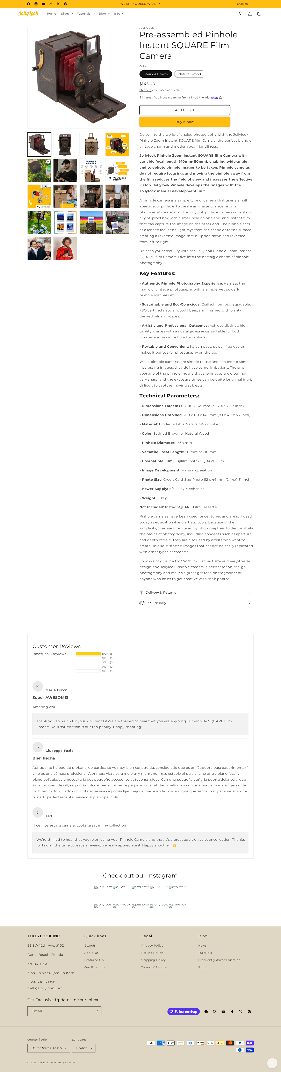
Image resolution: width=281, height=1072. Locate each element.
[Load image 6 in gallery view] (65, 170)
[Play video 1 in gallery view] (39, 170)
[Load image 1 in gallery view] (39, 144)
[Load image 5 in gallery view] (117, 144)
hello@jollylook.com (45, 988)
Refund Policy (152, 953)
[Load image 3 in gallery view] (65, 144)
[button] (66, 13)
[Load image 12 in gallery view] (117, 196)
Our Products (94, 967)
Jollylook (43, 1062)
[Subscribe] (96, 1011)
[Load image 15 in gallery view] (91, 222)
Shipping (145, 89)
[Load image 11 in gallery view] (91, 196)
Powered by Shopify (62, 1062)
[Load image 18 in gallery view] (65, 248)
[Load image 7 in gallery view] (91, 170)
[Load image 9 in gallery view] (39, 196)
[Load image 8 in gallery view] (117, 170)
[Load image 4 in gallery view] (91, 144)
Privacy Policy (152, 945)
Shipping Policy (153, 960)
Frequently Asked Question (219, 960)
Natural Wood (190, 74)
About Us (91, 953)
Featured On (94, 960)
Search (89, 945)
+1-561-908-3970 (41, 982)
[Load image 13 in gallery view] (39, 222)
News (202, 945)
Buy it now (185, 122)
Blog (202, 967)
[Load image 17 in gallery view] (39, 248)
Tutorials (205, 953)
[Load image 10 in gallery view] (65, 196)
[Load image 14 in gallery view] (65, 222)
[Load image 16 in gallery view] (117, 222)
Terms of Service (154, 967)
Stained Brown (156, 74)
